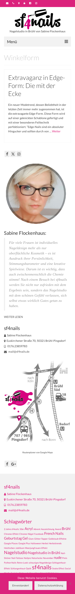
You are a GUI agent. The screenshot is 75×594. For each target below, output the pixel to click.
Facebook (39, 534)
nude (58, 557)
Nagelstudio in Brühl (44, 553)
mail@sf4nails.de (18, 351)
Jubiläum (19, 548)
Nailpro (27, 558)
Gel (25, 538)
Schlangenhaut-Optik (21, 568)
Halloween (36, 543)
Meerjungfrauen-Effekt (36, 548)
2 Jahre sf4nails (11, 529)
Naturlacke (37, 558)
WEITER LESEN (13, 316)
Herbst (45, 543)
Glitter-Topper (41, 538)
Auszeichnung (47, 529)
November (48, 558)
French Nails (54, 533)
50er (22, 529)
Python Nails (10, 562)
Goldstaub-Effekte (57, 538)
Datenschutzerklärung (50, 585)
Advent (36, 529)
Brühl (66, 529)
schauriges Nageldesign (40, 562)
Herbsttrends (55, 543)
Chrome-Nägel (26, 534)
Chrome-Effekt (11, 534)
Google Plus (24, 543)
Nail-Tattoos (17, 558)
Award (58, 529)
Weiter (56, 131)
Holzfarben (9, 548)
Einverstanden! (20, 585)
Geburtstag (13, 538)
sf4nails (42, 567)
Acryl (29, 529)
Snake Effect (58, 568)
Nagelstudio (15, 552)
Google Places (11, 543)
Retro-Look (22, 562)
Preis (64, 558)
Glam (31, 538)
